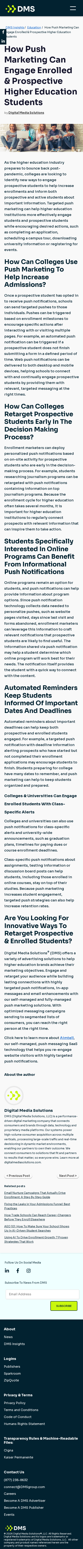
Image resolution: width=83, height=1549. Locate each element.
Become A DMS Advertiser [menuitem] (24, 1501)
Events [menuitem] (9, 1514)
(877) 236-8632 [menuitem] (16, 1480)
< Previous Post (18, 1176)
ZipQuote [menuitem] (11, 1380)
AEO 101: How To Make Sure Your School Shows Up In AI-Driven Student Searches (36, 1228)
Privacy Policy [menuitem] (14, 1403)
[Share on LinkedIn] (3, 41)
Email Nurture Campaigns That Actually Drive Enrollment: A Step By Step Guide (35, 1195)
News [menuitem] (8, 1337)
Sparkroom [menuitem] (12, 1373)
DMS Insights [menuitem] (14, 1344)
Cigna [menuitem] (8, 1450)
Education (34, 27)
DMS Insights (15, 27)
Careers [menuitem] (10, 1494)
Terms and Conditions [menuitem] (21, 1410)
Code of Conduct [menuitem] (17, 1417)
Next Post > (68, 1176)
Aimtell (67, 1038)
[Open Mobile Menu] (74, 9)
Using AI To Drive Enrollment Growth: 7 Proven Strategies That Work (36, 1239)
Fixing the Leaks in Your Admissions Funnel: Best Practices (37, 1206)
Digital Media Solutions (26, 113)
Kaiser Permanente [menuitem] (18, 1457)
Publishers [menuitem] (12, 1366)
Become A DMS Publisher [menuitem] (24, 1508)
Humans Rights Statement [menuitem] (24, 1424)
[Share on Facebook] (3, 32)
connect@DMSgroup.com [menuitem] (24, 1487)
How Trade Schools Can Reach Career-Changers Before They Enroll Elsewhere (37, 1217)
